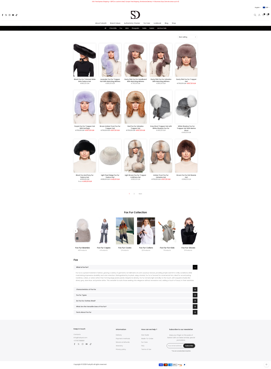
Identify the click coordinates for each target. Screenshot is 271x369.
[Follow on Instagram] (9, 15)
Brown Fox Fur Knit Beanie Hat (186, 176)
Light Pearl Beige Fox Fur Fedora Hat (110, 176)
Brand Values (115, 23)
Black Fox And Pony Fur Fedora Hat (84, 176)
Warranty (119, 346)
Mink (127, 28)
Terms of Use (146, 349)
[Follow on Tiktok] (16, 15)
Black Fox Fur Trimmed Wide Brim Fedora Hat (84, 80)
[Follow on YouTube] (13, 15)
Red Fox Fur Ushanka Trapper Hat (135, 127)
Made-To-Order (147, 339)
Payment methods (123, 339)
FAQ (142, 346)
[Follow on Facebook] (2, 15)
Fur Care (147, 23)
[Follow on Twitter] (6, 15)
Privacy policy (121, 349)
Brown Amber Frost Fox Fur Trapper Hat (110, 127)
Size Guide (145, 335)
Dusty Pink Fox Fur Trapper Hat (186, 80)
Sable (144, 28)
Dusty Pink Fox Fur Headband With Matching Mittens (135, 80)
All (105, 28)
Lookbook (157, 23)
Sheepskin (135, 28)
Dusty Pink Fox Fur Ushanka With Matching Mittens (161, 80)
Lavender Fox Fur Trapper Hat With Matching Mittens (110, 80)
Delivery (119, 335)
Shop (174, 23)
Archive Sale (161, 28)
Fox (121, 28)
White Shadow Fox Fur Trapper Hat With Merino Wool (186, 128)
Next (140, 194)
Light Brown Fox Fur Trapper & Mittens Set (135, 176)
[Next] (195, 231)
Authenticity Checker (132, 23)
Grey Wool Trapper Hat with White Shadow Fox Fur (161, 127)
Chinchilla (113, 28)
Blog (166, 23)
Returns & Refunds (123, 342)
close (2, 2)
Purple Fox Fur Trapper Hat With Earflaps (84, 127)
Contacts (77, 334)
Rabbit (152, 28)
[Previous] (76, 231)
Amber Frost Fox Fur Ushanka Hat (161, 176)
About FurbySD (100, 23)
